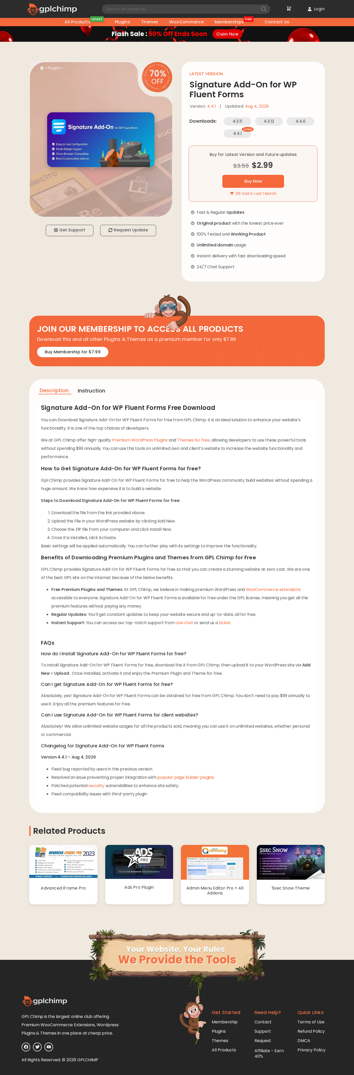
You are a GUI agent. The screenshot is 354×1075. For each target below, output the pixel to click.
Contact (263, 1022)
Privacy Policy (311, 1050)
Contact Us (277, 22)
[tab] (54, 391)
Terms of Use (311, 1022)
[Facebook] (26, 1047)
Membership (225, 1022)
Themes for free (193, 440)
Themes (149, 22)
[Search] (263, 9)
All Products (83, 21)
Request (262, 1041)
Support (262, 1031)
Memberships (233, 21)
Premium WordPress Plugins (140, 440)
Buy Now (253, 181)
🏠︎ (42, 68)
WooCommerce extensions (273, 589)
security (96, 786)
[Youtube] (48, 1047)
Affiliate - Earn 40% (269, 1053)
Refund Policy (311, 1031)
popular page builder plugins (185, 777)
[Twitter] (37, 1047)
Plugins (122, 22)
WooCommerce (186, 22)
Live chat (184, 623)
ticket (225, 623)
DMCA (304, 1041)
